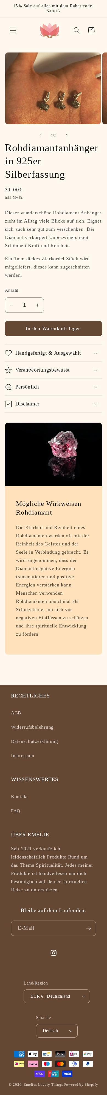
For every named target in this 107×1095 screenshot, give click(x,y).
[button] (13, 30)
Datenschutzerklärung (34, 741)
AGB (16, 713)
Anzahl (11, 290)
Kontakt (19, 796)
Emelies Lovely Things (43, 1084)
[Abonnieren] (88, 928)
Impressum (22, 755)
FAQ (15, 810)
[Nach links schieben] (40, 135)
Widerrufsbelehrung (32, 727)
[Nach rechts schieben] (67, 135)
